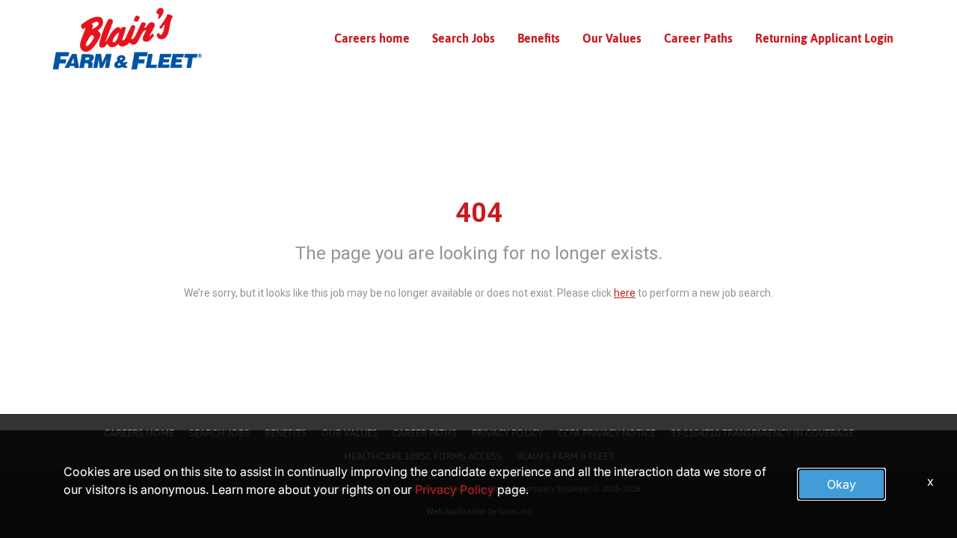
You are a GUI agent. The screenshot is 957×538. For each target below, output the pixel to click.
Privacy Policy (454, 489)
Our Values (611, 38)
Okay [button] (841, 484)
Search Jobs (463, 38)
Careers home (372, 38)
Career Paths (698, 38)
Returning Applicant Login (824, 38)
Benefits (538, 38)
